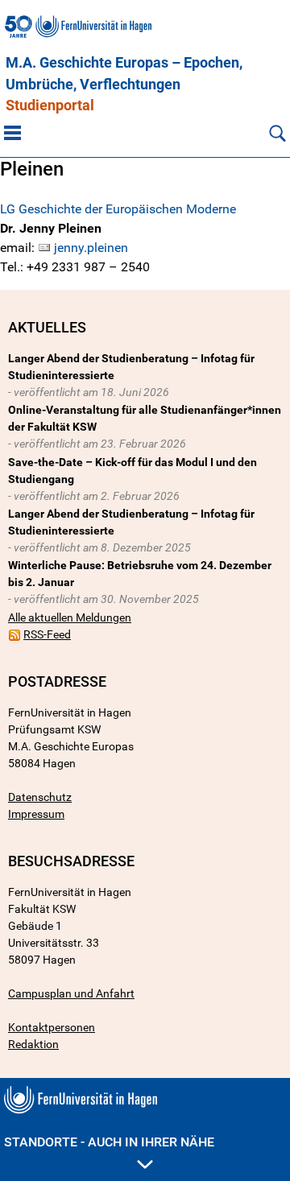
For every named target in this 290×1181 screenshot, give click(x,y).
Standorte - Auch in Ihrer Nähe (109, 1142)
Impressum (36, 813)
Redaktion (33, 1044)
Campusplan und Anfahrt (71, 993)
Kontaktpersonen (51, 1027)
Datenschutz (40, 797)
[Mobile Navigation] (12, 132)
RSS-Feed (47, 634)
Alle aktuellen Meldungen (69, 617)
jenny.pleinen (91, 247)
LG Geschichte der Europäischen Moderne (118, 209)
